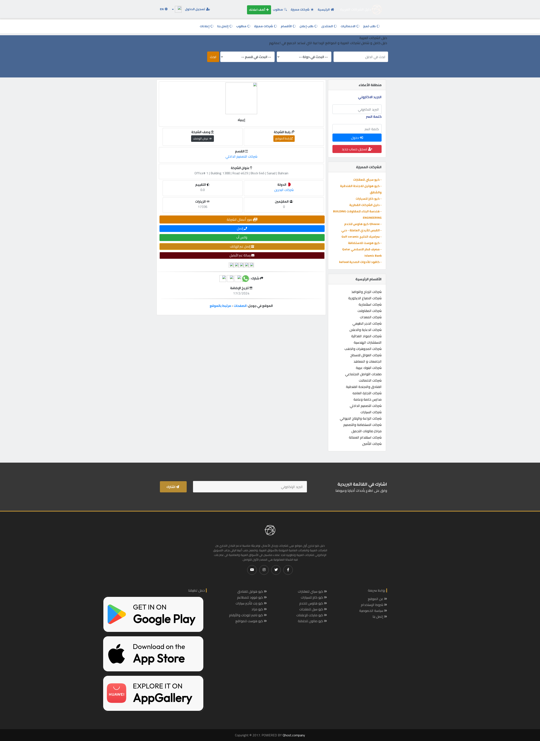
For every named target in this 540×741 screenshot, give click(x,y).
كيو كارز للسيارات (312, 597)
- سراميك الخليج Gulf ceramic (362, 236)
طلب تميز (369, 26)
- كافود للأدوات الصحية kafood (360, 262)
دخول (355, 137)
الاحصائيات (348, 26)
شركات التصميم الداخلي (366, 405)
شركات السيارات (371, 412)
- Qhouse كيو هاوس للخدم (363, 224)
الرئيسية (324, 9)
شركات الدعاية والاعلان (366, 329)
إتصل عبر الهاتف (240, 246)
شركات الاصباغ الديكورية (365, 298)
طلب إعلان (307, 26)
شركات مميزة (300, 9)
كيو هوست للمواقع (249, 621)
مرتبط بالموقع (220, 306)
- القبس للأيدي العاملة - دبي (361, 230)
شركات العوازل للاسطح (366, 355)
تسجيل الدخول (195, 9)
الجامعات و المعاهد (368, 361)
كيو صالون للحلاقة (311, 621)
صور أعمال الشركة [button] (240, 219)
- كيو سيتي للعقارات (367, 179)
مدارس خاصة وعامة (368, 399)
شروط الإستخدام (372, 605)
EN (162, 9)
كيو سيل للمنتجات (311, 609)
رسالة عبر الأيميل (240, 255)
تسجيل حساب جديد (355, 149)
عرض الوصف (201, 138)
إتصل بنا (223, 26)
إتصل (240, 228)
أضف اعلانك (257, 9)
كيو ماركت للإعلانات (310, 615)
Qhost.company (294, 735)
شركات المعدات (371, 317)
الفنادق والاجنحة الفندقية (364, 386)
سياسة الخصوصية (371, 611)
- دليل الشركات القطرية (365, 205)
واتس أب (242, 237)
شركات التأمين (372, 443)
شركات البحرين (284, 190)
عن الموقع (376, 599)
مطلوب (278, 9)
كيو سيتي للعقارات (311, 591)
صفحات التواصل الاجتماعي (363, 374)
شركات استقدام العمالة (365, 437)
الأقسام (286, 26)
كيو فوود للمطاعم (250, 597)
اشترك (171, 487)
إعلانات (205, 26)
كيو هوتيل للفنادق (250, 591)
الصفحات (240, 306)
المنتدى (327, 26)
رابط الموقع (282, 138)
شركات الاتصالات (370, 380)
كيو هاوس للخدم (311, 603)
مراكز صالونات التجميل (366, 431)
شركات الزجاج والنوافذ (366, 292)
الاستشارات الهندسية (368, 342)
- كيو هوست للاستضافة (365, 243)
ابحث (213, 57)
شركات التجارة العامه (367, 393)
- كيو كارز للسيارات (369, 198)
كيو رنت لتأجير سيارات (250, 603)
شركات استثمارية (370, 304)
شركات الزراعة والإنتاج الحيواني (361, 418)
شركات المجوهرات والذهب (363, 348)
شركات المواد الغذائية (366, 336)
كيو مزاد (257, 609)
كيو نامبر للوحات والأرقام (246, 615)
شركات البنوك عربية (369, 367)
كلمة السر (374, 116)
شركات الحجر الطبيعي (367, 323)
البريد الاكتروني (370, 96)
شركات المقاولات (370, 311)
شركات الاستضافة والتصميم (362, 424)
